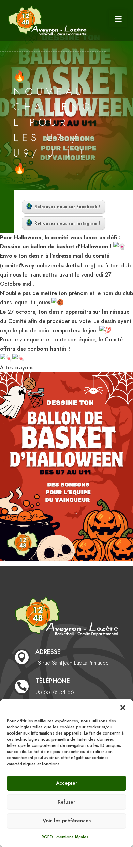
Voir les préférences (67, 820)
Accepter (66, 783)
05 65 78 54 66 (54, 692)
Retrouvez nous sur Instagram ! (67, 223)
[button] (122, 707)
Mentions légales (72, 837)
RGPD (47, 837)
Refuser (66, 802)
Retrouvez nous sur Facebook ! (67, 207)
